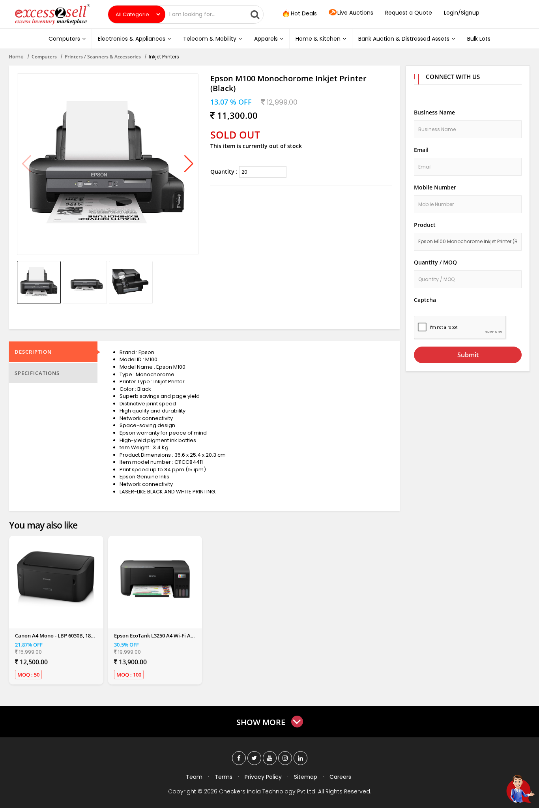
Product (425, 225)
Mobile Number (435, 187)
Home (16, 56)
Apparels (266, 39)
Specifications (37, 373)
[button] (188, 164)
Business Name (434, 112)
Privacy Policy (263, 777)
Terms (223, 777)
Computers (64, 39)
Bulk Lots (478, 39)
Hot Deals (303, 13)
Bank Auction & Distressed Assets (403, 39)
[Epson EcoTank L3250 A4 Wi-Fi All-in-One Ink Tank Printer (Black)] (155, 579)
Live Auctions (355, 13)
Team (194, 777)
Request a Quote (408, 13)
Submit (468, 355)
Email (421, 150)
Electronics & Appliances (131, 39)
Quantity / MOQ (435, 262)
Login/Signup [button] (461, 13)
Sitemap (305, 777)
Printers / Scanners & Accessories (103, 56)
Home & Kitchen (318, 39)
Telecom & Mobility (209, 39)
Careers (340, 777)
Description (33, 351)
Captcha (425, 300)
